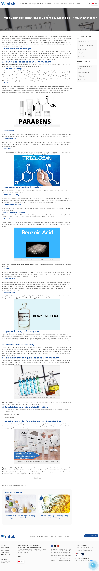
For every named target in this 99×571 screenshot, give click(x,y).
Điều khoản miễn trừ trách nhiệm (85, 547)
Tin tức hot (49, 15)
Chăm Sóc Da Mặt (83, 41)
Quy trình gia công (61, 4)
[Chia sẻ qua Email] (37, 478)
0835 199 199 (5, 547)
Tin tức (71, 4)
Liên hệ (79, 4)
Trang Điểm (81, 57)
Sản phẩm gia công (44, 4)
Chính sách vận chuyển (83, 549)
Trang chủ (23, 4)
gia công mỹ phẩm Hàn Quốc (37, 424)
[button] (89, 3)
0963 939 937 (5, 550)
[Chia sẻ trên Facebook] (34, 478)
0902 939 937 (5, 552)
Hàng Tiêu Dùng (83, 53)
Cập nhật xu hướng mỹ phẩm (85, 67)
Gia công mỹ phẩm (84, 72)
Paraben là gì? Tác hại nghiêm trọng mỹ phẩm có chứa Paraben (20, 517)
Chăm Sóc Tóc (82, 49)
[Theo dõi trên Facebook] (52, 546)
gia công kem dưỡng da (32, 272)
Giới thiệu (32, 4)
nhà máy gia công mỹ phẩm (34, 353)
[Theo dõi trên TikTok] (55, 546)
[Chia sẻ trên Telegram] (40, 478)
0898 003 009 (5, 555)
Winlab (52, 23)
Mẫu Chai (81, 76)
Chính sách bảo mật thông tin (84, 550)
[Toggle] (95, 42)
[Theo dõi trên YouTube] (58, 546)
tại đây (23, 485)
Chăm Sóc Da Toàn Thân (85, 45)
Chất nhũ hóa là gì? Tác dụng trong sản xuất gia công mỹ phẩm (54, 517)
